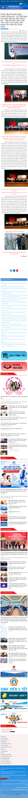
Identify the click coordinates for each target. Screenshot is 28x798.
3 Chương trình (4, 751)
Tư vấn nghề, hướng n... (7, 592)
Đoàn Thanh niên (4, 28)
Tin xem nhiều (4, 373)
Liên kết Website (14, 1)
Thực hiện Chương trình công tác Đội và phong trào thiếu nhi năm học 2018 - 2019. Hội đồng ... (17, 446)
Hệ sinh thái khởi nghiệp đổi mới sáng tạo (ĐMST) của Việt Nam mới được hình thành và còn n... (17, 441)
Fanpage (3, 1)
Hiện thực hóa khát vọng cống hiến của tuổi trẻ (11, 324)
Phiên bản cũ (4, 778)
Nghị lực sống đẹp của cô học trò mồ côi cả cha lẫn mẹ (13, 342)
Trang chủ (3, 736)
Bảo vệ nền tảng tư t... (7, 529)
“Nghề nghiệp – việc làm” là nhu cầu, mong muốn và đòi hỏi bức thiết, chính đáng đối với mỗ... (17, 407)
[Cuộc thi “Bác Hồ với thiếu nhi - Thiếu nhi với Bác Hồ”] (14, 385)
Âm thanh (25, 3)
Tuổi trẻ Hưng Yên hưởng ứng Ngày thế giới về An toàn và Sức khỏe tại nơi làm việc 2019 (17, 661)
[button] (26, 11)
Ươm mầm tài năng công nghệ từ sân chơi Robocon (12, 286)
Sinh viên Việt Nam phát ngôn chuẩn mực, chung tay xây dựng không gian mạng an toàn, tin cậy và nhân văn (14, 491)
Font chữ (21, 1)
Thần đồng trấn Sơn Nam (14, 511)
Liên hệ (8, 1)
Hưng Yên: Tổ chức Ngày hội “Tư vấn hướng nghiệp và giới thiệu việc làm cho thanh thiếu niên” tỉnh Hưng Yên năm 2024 (17, 628)
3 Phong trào (4, 741)
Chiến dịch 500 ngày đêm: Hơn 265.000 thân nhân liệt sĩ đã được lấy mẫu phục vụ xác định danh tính (17, 579)
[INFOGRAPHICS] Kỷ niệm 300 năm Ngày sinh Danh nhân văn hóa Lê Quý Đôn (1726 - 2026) (16, 502)
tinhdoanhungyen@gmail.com (21, 789)
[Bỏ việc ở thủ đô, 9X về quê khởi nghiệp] (4, 452)
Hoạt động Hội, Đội (5, 758)
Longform (3, 458)
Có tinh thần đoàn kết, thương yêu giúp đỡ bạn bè (11, 428)
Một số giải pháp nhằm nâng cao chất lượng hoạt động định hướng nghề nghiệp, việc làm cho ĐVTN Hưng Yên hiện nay (17, 655)
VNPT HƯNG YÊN (17, 797)
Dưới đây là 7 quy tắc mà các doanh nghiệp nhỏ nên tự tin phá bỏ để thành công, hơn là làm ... (16, 413)
